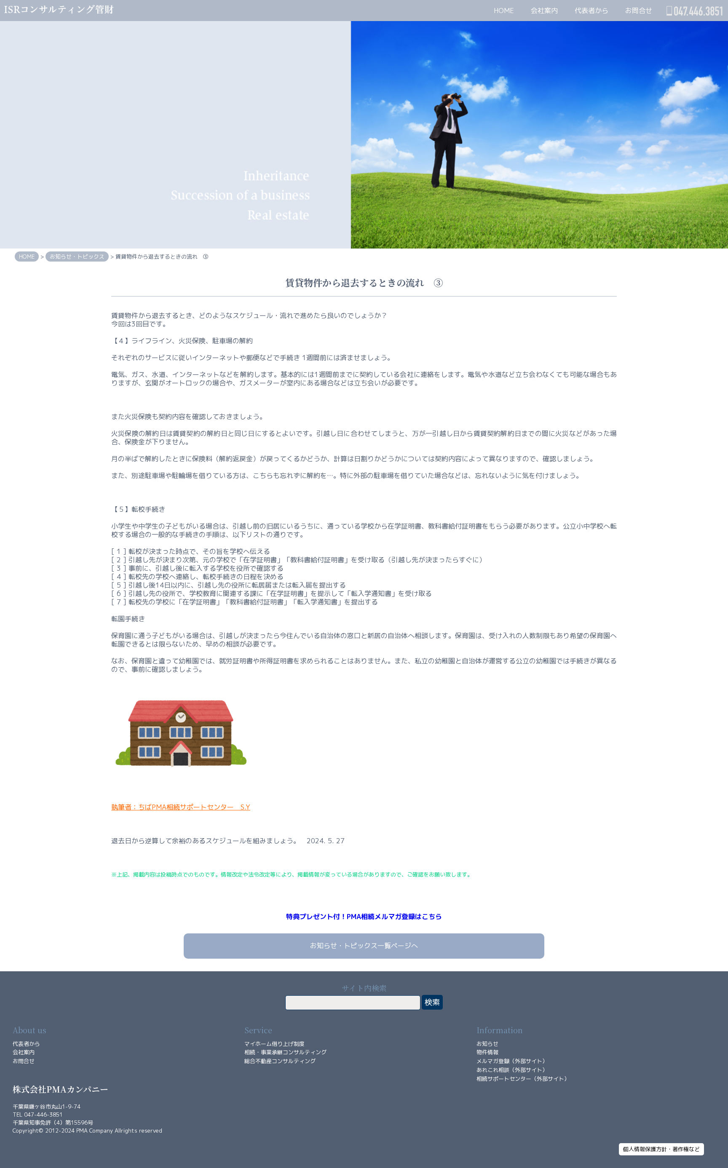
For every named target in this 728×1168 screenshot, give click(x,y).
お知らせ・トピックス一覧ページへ (364, 945)
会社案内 (544, 10)
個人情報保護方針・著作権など (661, 1149)
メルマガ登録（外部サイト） (512, 1061)
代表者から (591, 10)
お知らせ (487, 1044)
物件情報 (487, 1052)
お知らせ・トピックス (77, 256)
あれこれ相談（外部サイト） (512, 1070)
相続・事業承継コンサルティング (285, 1052)
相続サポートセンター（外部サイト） (523, 1078)
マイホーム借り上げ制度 (274, 1044)
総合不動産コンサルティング (280, 1061)
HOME (504, 10)
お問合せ (638, 10)
